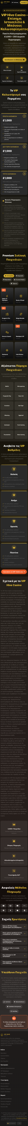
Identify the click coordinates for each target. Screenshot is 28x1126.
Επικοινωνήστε (4, 1086)
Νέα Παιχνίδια (4, 1061)
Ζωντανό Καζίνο (5, 1055)
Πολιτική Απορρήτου (6, 1101)
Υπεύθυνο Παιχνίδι (5, 1104)
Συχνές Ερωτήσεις (5, 1091)
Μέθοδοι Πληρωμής (6, 1088)
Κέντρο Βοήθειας (5, 1083)
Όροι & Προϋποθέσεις (6, 1098)
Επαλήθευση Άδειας (21, 1118)
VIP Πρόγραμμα (5, 1071)
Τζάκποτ (3, 1058)
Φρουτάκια (3, 1053)
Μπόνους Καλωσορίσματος (8, 1068)
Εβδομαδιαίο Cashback (7, 1073)
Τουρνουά (3, 1076)
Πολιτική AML (4, 1106)
